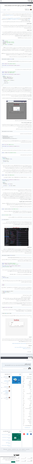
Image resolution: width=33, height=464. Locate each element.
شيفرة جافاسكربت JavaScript (9, 15)
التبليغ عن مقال (29, 351)
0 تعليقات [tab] (30, 358)
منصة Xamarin (27, 398)
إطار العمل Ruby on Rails (27, 408)
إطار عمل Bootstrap (27, 393)
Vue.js (27, 387)
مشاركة (8, 9)
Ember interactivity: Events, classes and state (19, 343)
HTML (19, 18)
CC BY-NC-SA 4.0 (18, 450)
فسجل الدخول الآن (12, 365)
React (27, 386)
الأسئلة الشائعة (23, 449)
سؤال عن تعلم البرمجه (6, 386)
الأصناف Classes (16, 19)
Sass (27, 392)
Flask (27, 404)
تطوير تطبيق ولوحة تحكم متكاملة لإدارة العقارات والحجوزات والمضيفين (6, 437)
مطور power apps (8, 442)
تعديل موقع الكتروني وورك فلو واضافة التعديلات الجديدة (6, 440)
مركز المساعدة (5, 449)
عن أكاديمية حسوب (27, 449)
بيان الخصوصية (9, 449)
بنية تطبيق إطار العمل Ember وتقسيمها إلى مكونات (21, 347)
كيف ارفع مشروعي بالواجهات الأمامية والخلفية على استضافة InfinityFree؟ (5, 392)
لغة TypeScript (27, 384)
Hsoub (9, 450)
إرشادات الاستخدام (14, 449)
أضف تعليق (24, 368)
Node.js (27, 385)
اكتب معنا (20, 449)
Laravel (27, 381)
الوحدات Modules (10, 19)
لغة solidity (7, 397)
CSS (17, 18)
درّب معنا (17, 449)
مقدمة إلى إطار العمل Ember (26, 348)
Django (27, 405)
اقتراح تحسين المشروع (6, 376)
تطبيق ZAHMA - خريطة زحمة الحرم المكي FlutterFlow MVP (5, 445)
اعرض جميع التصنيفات (27, 427)
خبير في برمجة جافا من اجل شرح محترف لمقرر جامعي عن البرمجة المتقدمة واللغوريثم (5, 434)
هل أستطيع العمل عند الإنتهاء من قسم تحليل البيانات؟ (6, 381)
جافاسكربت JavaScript (13, 18)
